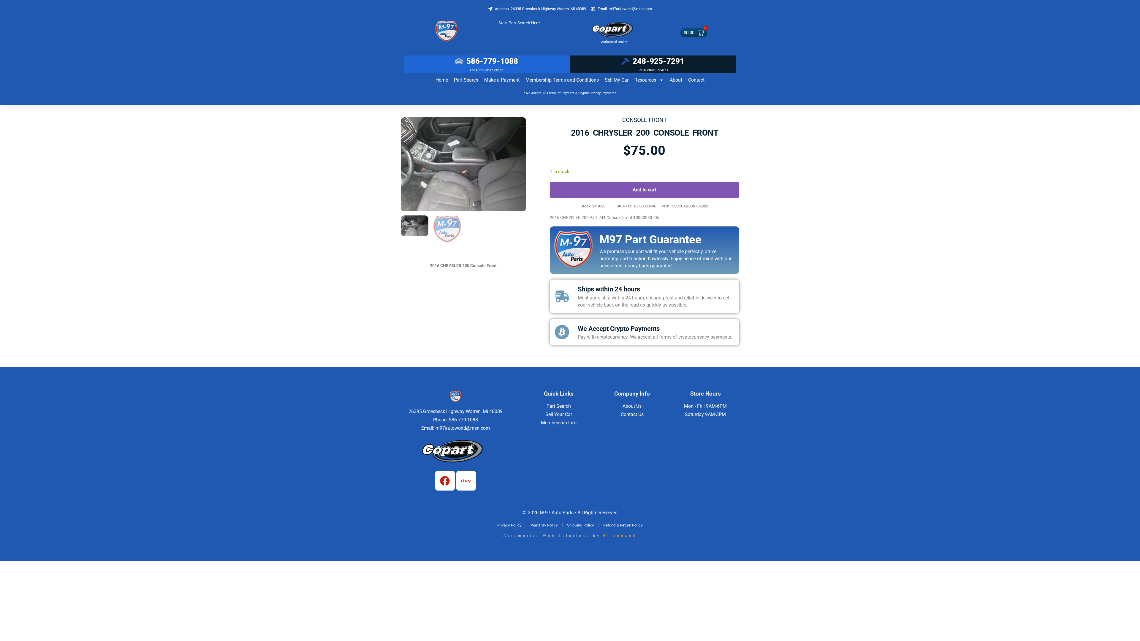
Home (442, 80)
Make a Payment (502, 80)
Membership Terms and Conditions (562, 80)
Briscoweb (619, 536)
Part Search (466, 80)
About (676, 80)
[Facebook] (445, 481)
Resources (645, 80)
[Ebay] (466, 481)
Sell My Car (616, 80)
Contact (696, 80)
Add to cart (644, 190)
